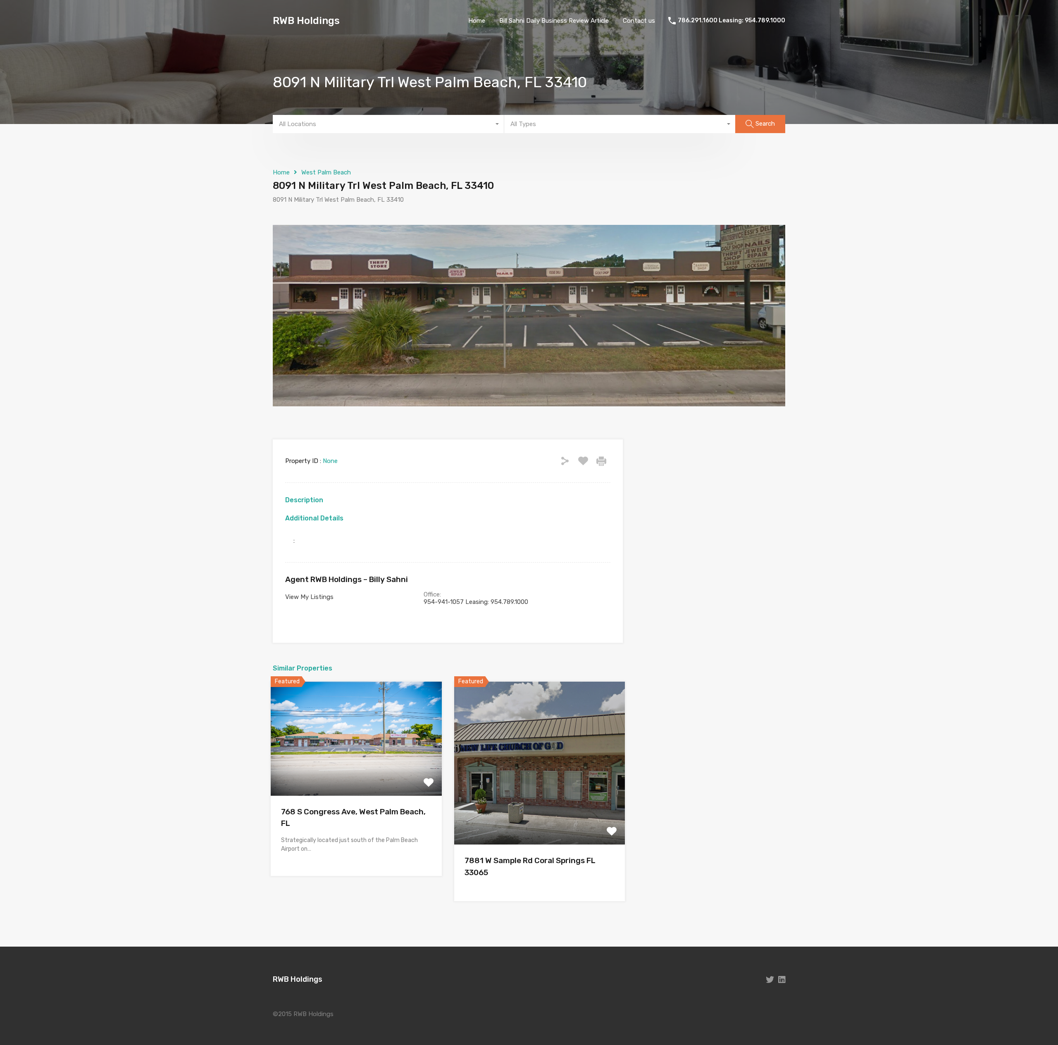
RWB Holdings (306, 21)
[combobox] (388, 124)
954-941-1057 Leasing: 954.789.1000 (476, 602)
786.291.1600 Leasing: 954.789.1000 (731, 20)
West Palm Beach (326, 172)
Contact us (639, 20)
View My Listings (309, 597)
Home (476, 20)
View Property (356, 772)
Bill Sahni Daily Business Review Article (554, 20)
